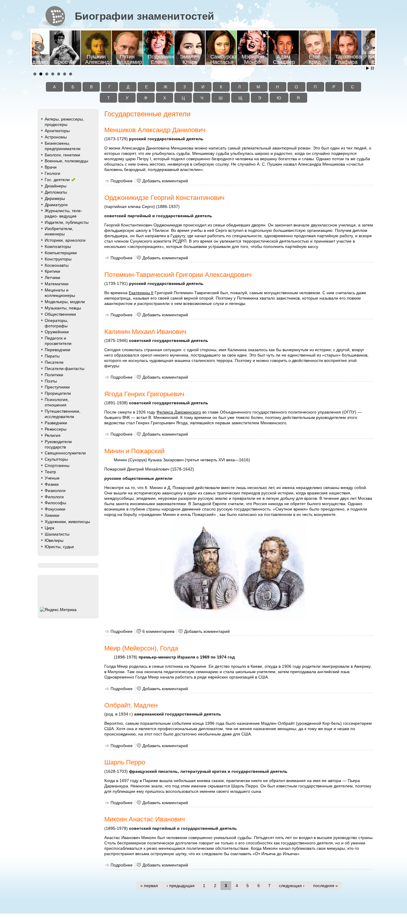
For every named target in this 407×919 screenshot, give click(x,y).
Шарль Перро (124, 762)
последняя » (325, 885)
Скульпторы (56, 459)
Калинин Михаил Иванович (145, 331)
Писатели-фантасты (64, 368)
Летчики (52, 277)
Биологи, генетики (62, 154)
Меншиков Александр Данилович (154, 130)
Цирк (49, 527)
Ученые (52, 478)
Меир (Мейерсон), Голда (141, 648)
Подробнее (122, 180)
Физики (52, 484)
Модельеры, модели (65, 301)
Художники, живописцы (67, 521)
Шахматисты (57, 534)
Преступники (57, 387)
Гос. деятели (57, 179)
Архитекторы (57, 130)
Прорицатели (58, 393)
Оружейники (57, 331)
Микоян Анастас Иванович (144, 819)
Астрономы (56, 137)
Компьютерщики (61, 252)
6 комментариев (158, 631)
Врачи (51, 167)
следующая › (292, 885)
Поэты (51, 381)
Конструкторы (58, 259)
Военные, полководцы (66, 160)
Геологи (52, 173)
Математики (57, 283)
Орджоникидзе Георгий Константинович (164, 197)
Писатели (54, 362)
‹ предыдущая (181, 885)
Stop (372, 68)
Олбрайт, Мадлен (131, 705)
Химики (52, 515)
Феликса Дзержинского (178, 412)
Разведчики (56, 422)
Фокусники (55, 509)
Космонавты (57, 265)
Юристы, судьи (59, 546)
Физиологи (55, 490)
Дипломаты (56, 192)
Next (367, 47)
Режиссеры (55, 429)
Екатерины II (141, 292)
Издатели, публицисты (66, 222)
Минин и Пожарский (134, 451)
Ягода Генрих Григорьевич (144, 394)
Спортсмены (57, 465)
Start (367, 68)
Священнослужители (65, 453)
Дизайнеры (55, 186)
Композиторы (58, 246)
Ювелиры (54, 540)
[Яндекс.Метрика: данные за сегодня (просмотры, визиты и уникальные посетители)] (58, 609)
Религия (52, 435)
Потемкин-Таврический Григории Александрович (177, 274)
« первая (149, 885)
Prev (39, 47)
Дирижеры (55, 198)
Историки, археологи (65, 240)
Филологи (54, 496)
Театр (50, 471)
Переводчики (57, 349)
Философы (55, 502)
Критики (52, 271)
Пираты (52, 356)
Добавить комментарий (165, 180)
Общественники (60, 314)
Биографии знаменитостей (144, 16)
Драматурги (56, 204)
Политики (54, 374)
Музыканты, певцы (63, 308)
